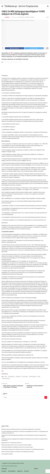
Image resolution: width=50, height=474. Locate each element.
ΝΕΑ (19, 17)
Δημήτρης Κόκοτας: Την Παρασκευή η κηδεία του (12, 442)
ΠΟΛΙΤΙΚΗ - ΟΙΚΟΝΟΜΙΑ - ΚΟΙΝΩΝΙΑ (27, 17)
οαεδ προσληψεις (6, 378)
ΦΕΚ (12, 53)
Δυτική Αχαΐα (25, 376)
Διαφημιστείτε (20, 471)
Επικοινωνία (26, 471)
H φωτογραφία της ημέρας (7, 453)
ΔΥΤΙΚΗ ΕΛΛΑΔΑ (32, 376)
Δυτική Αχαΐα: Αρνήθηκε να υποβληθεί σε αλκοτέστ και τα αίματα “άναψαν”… (17, 447)
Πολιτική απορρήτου (11, 471)
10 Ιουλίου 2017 (14, 17)
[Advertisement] (25, 2)
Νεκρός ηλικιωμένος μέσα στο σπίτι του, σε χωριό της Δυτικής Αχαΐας (16, 444)
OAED (6, 376)
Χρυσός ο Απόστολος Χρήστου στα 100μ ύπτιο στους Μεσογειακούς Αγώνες (18, 451)
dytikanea (7, 17)
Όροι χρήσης (4, 471)
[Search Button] (45, 397)
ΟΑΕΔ (39, 376)
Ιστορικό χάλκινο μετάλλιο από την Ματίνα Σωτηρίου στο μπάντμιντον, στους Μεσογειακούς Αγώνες (23, 449)
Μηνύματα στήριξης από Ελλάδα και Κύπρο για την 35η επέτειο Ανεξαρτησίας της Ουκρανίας (21, 429)
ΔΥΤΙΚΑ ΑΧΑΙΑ (11, 376)
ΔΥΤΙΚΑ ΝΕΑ (18, 376)
